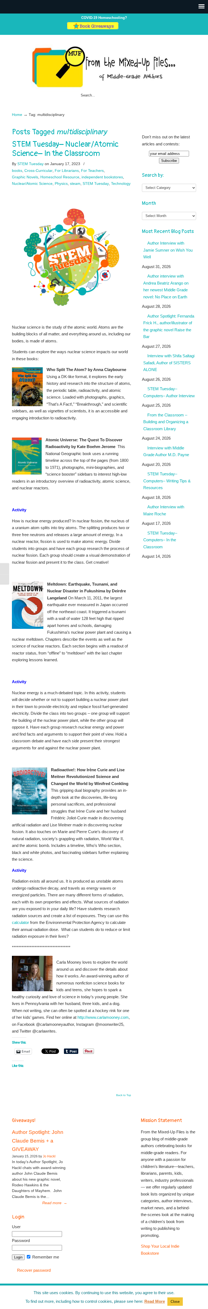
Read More (154, 1301)
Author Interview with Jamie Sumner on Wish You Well (168, 250)
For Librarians (67, 170)
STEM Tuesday (30, 164)
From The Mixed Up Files (104, 67)
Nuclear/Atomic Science (32, 183)
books (17, 170)
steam (75, 183)
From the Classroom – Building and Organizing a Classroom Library (165, 422)
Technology (121, 183)
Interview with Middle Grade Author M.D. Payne (166, 451)
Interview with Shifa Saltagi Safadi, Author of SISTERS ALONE (168, 362)
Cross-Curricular (38, 170)
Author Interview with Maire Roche (163, 510)
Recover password (34, 1270)
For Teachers (92, 170)
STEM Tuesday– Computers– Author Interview (169, 392)
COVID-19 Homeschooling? (104, 18)
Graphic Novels (25, 177)
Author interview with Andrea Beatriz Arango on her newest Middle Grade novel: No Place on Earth (165, 286)
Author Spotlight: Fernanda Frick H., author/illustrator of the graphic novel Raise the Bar (168, 326)
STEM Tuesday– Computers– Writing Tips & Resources (167, 481)
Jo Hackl (49, 1156)
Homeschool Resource (59, 177)
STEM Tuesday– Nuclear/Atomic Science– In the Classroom (65, 148)
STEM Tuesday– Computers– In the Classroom (160, 540)
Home (17, 115)
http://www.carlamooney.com (103, 1017)
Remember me (45, 1257)
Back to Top (123, 1095)
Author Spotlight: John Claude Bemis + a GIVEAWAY (37, 1140)
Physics (61, 183)
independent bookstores (102, 177)
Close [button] (175, 1302)
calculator (20, 922)
